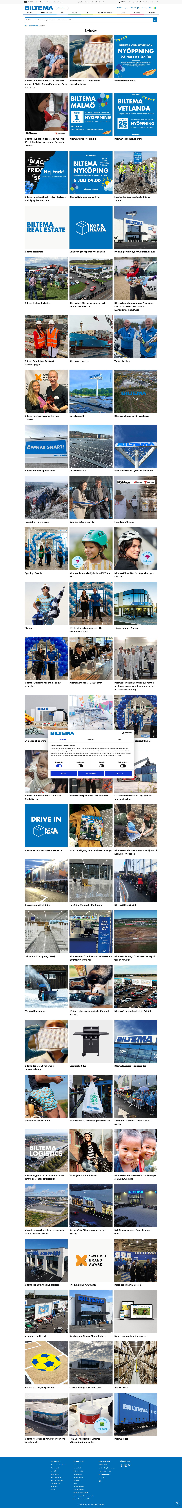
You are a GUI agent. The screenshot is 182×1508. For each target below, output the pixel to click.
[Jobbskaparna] (135, 1362)
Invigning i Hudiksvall (35, 1336)
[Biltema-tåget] (135, 1414)
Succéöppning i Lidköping (37, 905)
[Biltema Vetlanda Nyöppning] (135, 114)
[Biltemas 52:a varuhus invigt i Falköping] (135, 986)
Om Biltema (55, 1461)
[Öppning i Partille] (46, 548)
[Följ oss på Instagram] (125, 1465)
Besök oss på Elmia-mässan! (127, 1284)
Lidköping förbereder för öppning (86, 905)
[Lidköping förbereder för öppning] (90, 880)
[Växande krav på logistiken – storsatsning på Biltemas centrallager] (46, 1205)
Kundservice (78, 1461)
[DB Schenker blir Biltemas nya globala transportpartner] (135, 771)
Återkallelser (77, 1480)
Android (101, 1478)
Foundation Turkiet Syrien (37, 521)
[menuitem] (30, 13)
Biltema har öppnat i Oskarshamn (85, 682)
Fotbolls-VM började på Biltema (40, 1387)
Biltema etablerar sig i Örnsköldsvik (131, 415)
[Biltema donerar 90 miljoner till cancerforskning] (90, 56)
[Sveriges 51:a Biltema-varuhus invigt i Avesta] (135, 1096)
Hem (87, 13)
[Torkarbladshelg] (135, 336)
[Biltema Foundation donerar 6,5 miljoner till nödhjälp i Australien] (135, 825)
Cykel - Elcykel (46, 13)
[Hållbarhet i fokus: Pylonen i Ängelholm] (135, 446)
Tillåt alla (118, 773)
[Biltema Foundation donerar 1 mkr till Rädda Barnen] (46, 771)
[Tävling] (46, 603)
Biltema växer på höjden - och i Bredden (89, 795)
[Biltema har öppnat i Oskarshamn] (90, 658)
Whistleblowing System (80, 1493)
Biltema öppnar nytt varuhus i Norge (42, 1284)
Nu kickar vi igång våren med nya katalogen (90, 850)
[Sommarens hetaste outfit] (46, 1096)
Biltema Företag (78, 1477)
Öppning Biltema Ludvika (81, 521)
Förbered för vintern (35, 1011)
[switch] (80, 765)
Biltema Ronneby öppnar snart (40, 470)
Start (26, 25)
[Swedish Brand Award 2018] (90, 1260)
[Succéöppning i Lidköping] (46, 880)
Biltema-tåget (121, 1438)
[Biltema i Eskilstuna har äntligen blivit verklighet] (46, 658)
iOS (99, 1481)
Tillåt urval (91, 773)
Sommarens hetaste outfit (37, 1120)
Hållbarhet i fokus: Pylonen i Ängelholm (133, 470)
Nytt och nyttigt (33, 25)
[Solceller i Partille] (90, 446)
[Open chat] (177, 1503)
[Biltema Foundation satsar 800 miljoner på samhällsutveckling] (135, 1150)
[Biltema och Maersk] (90, 336)
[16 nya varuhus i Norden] (135, 603)
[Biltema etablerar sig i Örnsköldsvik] (135, 391)
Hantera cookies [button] (78, 1489)
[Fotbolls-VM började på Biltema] (46, 1362)
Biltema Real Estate (34, 251)
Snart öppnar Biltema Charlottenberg (87, 1336)
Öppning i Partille (33, 573)
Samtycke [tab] (62, 739)
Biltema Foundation (57, 1480)
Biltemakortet (77, 1474)
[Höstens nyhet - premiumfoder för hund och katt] (90, 986)
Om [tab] (119, 739)
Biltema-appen (104, 1474)
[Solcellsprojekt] (90, 391)
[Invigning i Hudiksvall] (46, 1311)
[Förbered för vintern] (46, 986)
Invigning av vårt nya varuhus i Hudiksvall (134, 251)
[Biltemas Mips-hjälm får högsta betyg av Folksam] (135, 548)
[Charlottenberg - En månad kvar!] (90, 1362)
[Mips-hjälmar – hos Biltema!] (90, 1150)
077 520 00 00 (102, 1465)
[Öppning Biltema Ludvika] (90, 497)
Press (75, 1483)
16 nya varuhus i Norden (126, 628)
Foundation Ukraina (124, 521)
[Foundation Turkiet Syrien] (46, 497)
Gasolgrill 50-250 (77, 1065)
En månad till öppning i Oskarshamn (42, 740)
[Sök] (155, 19)
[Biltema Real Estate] (46, 227)
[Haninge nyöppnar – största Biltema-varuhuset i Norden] (135, 716)
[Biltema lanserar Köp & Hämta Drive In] (46, 825)
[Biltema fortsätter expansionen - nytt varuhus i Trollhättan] (90, 278)
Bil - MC (29, 13)
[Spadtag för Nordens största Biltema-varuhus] (135, 172)
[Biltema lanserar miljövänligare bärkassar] (90, 1096)
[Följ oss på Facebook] (121, 1465)
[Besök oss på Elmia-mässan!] (135, 1260)
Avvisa (63, 773)
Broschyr (53, 1489)
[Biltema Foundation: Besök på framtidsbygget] (46, 336)
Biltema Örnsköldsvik (124, 80)
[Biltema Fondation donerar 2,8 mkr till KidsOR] (90, 716)
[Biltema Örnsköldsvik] (135, 56)
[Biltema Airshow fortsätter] (46, 278)
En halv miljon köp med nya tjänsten (87, 251)
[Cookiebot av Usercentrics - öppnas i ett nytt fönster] (123, 733)
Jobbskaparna (121, 1387)
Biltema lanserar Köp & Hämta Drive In (43, 850)
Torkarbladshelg (122, 361)
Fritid (74, 13)
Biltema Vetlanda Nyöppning (128, 138)
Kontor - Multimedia (105, 13)
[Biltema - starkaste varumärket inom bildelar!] (46, 391)
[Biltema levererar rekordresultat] (135, 1041)
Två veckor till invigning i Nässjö (40, 956)
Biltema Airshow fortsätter (38, 303)
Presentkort (77, 1468)
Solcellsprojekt (76, 415)
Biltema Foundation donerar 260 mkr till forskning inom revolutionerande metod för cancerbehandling (134, 686)
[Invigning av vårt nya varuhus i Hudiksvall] (135, 227)
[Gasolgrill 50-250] (90, 1041)
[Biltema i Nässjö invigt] (135, 880)
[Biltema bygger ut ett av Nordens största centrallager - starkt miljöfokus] (46, 1150)
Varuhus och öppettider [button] (58, 1465)
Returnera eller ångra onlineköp (83, 1496)
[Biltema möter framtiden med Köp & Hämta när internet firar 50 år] (90, 931)
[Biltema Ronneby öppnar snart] (46, 446)
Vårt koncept (55, 1468)
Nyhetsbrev (54, 1471)
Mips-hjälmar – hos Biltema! (83, 1175)
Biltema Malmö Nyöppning (82, 138)
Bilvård (137, 13)
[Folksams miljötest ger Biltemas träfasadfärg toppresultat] (90, 1414)
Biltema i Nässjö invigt (125, 905)
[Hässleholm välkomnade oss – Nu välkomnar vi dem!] (90, 603)
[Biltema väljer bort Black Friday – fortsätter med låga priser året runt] (46, 172)
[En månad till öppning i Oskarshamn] (46, 716)
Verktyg (152, 13)
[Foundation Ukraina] (135, 497)
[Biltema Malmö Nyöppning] (90, 114)
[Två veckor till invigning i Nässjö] (46, 931)
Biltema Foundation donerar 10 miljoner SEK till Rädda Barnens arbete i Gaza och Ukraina (44, 142)
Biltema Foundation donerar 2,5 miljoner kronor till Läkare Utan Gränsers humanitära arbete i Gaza (134, 306)
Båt (62, 13)
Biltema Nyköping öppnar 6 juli (84, 196)
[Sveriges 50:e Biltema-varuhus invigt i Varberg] (90, 1205)
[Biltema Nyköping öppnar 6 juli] (90, 172)
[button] (155, 8)
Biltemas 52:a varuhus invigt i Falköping (133, 1011)
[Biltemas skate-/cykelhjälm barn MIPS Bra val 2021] (90, 548)
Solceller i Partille (77, 470)
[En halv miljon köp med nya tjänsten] (90, 227)
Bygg (123, 13)
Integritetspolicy (78, 1486)
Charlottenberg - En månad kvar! (85, 1387)
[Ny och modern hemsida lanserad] (135, 1311)
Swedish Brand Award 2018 (82, 1284)
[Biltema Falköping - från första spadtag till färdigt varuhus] (135, 931)
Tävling (28, 628)
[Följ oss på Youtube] (129, 1466)
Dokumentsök (55, 1483)
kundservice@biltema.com (106, 1468)
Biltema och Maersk (79, 361)
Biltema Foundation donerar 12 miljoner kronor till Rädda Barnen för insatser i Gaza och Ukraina (46, 84)
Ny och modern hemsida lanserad (130, 1336)
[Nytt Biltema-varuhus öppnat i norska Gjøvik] (135, 1205)
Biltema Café (55, 1474)
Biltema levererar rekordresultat (130, 1065)
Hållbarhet (54, 1486)
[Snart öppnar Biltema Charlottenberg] (90, 1311)
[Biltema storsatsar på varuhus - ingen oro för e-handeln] (46, 1414)
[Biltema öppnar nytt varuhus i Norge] (46, 1260)
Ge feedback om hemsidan (81, 1499)
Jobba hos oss (77, 1465)
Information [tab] (91, 739)
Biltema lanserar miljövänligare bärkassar (89, 1120)
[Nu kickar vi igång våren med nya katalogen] (90, 825)
